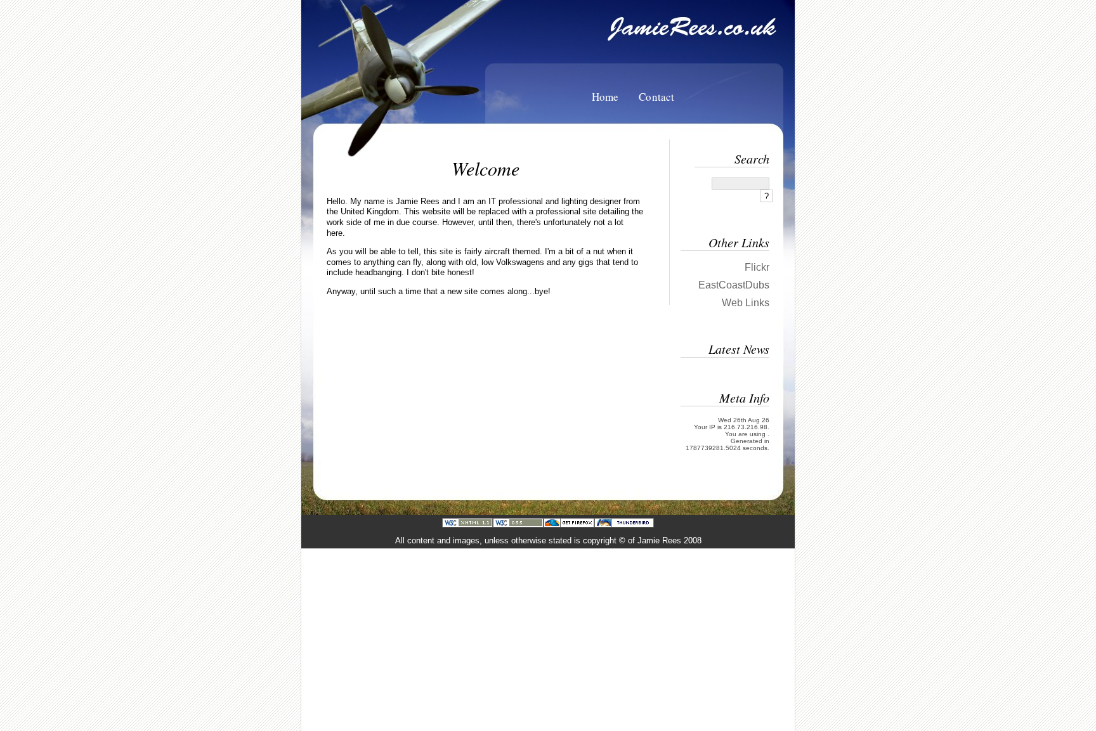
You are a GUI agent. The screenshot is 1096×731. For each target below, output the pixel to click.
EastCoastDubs (733, 285)
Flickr (757, 267)
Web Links (745, 302)
